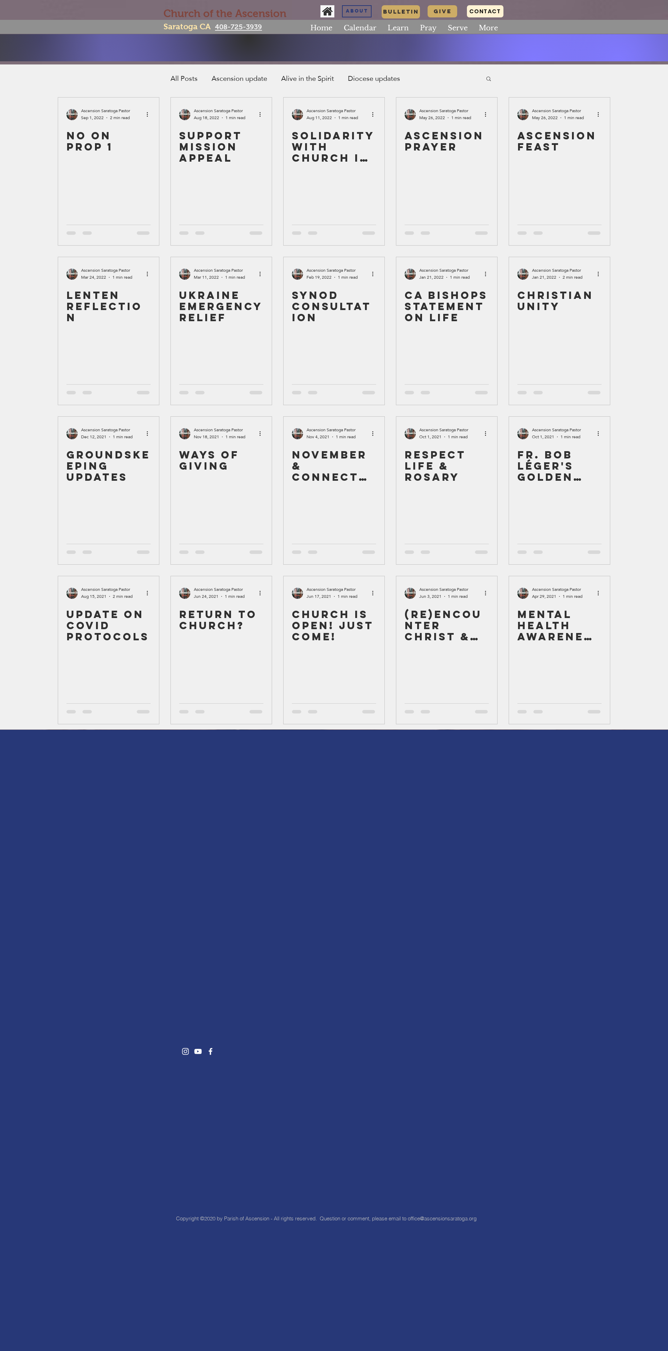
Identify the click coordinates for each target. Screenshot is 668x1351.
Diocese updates (374, 78)
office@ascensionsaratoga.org (442, 1218)
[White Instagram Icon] (185, 1051)
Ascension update (239, 78)
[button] (398, 28)
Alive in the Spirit (307, 78)
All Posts (184, 78)
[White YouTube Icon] (197, 1051)
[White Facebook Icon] (210, 1051)
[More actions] (149, 114)
